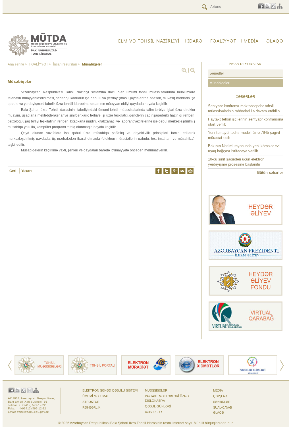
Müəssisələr (156, 390)
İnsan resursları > (67, 64)
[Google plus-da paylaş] (174, 171)
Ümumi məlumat (95, 396)
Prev (10, 365)
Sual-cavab (222, 407)
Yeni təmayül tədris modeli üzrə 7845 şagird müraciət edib (244, 135)
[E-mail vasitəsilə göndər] (182, 171)
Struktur (90, 401)
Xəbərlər (153, 412)
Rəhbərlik (91, 407)
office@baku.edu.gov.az (33, 411)
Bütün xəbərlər (270, 172)
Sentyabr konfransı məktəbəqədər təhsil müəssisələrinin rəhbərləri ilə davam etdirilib (244, 108)
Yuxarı (26, 171)
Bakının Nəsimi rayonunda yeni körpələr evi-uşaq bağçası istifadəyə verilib (244, 148)
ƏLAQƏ (218, 412)
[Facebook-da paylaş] (158, 171)
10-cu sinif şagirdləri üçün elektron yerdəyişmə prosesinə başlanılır (236, 161)
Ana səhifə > (18, 64)
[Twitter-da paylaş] (166, 171)
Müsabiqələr (219, 83)
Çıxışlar (220, 396)
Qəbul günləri (158, 406)
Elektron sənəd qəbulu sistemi (110, 390)
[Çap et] (190, 171)
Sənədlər (216, 73)
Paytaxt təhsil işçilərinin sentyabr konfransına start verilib (245, 121)
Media (218, 390)
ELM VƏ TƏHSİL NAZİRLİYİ (148, 41)
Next (282, 365)
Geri (13, 171)
